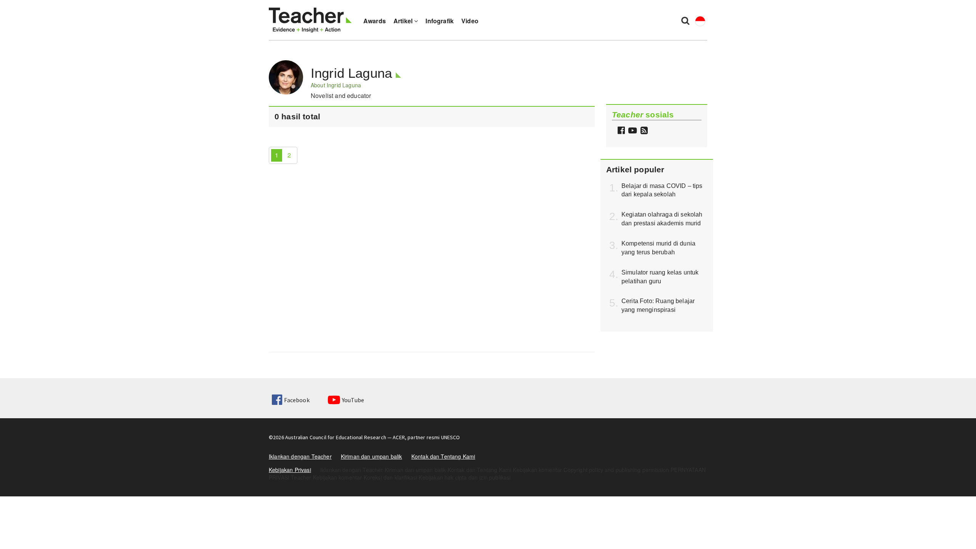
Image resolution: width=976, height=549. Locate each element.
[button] (643, 131)
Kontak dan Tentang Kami (443, 456)
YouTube (353, 400)
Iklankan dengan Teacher (300, 456)
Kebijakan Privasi (290, 470)
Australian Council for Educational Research (335, 437)
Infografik (439, 20)
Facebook (296, 400)
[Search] (685, 20)
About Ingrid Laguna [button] (336, 85)
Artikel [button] (403, 20)
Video (469, 20)
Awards (374, 20)
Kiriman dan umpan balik (371, 456)
